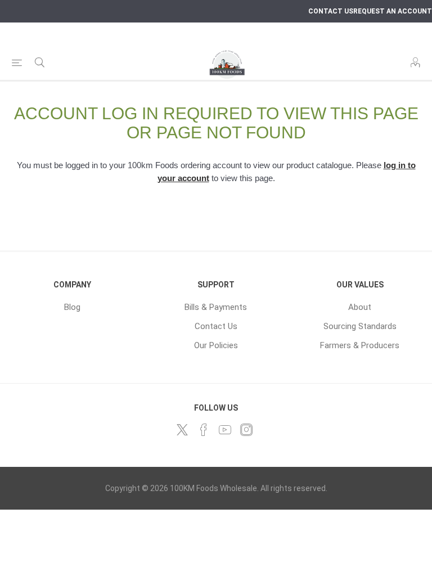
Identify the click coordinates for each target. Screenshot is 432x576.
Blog (72, 307)
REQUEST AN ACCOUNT (392, 11)
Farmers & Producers (359, 345)
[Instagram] (246, 430)
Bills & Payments (215, 307)
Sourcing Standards (360, 326)
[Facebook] (204, 430)
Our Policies (216, 345)
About (359, 307)
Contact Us (216, 326)
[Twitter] (182, 430)
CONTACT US (330, 11)
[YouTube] (225, 430)
